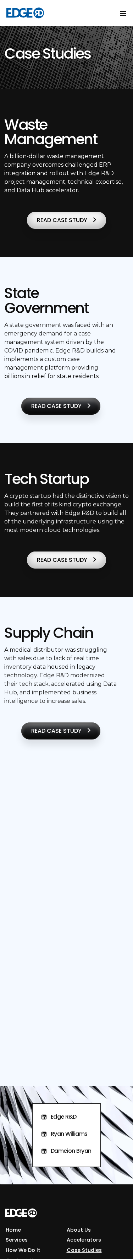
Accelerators (84, 1239)
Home (13, 1229)
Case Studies (84, 1250)
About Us (79, 1229)
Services (17, 1239)
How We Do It (23, 1250)
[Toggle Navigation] (123, 13)
